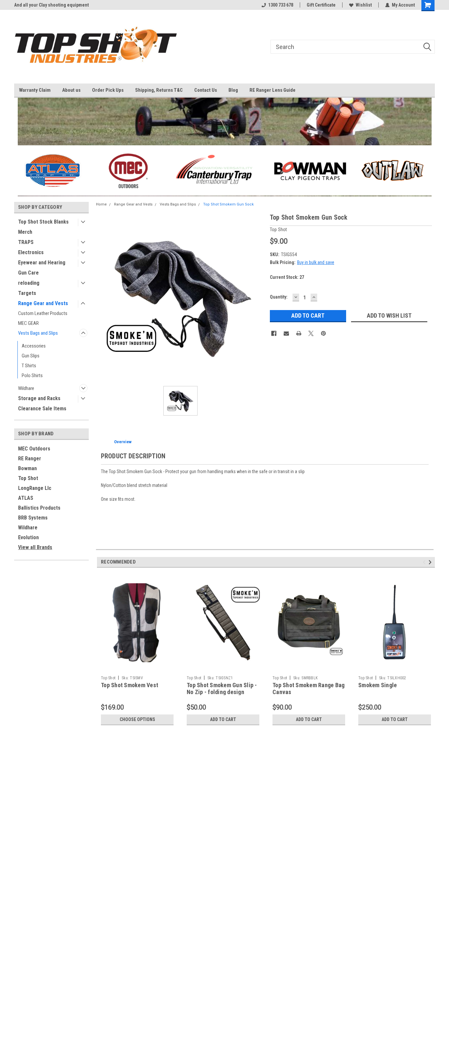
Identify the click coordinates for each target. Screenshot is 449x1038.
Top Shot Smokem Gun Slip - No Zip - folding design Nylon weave (222, 692)
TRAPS (26, 242)
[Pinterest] (323, 333)
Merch (25, 232)
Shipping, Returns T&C (159, 90)
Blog (233, 90)
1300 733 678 (280, 5)
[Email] (286, 333)
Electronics (31, 252)
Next (431, 562)
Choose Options (137, 719)
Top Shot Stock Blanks (43, 222)
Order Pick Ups (108, 90)
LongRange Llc (34, 488)
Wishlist (364, 5)
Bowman (27, 468)
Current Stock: (287, 277)
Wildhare (26, 388)
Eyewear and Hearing (41, 262)
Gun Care (28, 273)
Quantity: (279, 297)
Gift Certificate (321, 5)
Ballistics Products (39, 508)
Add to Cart (223, 719)
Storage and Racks (39, 398)
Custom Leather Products (42, 313)
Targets (27, 293)
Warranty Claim (35, 90)
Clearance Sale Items (42, 408)
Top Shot (28, 478)
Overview (122, 441)
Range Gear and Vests (43, 303)
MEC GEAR (28, 323)
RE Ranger (29, 458)
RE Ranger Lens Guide (272, 90)
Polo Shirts (32, 375)
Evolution (28, 537)
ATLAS (25, 498)
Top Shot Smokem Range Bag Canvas (308, 688)
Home (101, 204)
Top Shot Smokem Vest (129, 685)
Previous (425, 562)
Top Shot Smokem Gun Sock (228, 204)
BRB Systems (33, 518)
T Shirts (29, 366)
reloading (28, 283)
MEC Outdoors (34, 449)
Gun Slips (30, 356)
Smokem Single (377, 685)
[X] (311, 333)
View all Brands (35, 547)
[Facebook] (273, 333)
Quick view (137, 667)
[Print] (298, 333)
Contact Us (205, 90)
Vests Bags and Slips (38, 333)
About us (71, 90)
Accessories (34, 346)
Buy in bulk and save (315, 262)
